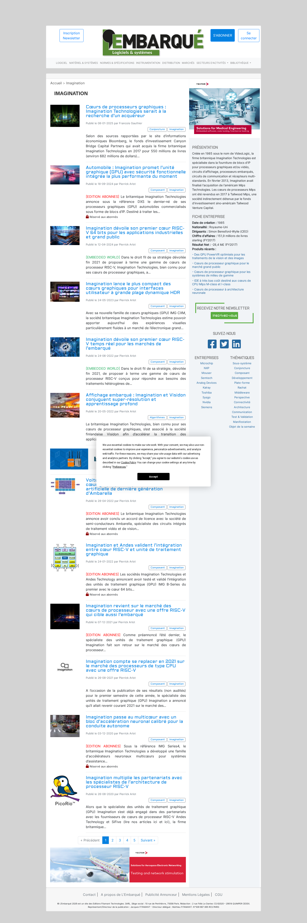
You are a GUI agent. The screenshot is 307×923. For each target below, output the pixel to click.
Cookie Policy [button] (128, 462)
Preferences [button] (119, 466)
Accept (153, 476)
